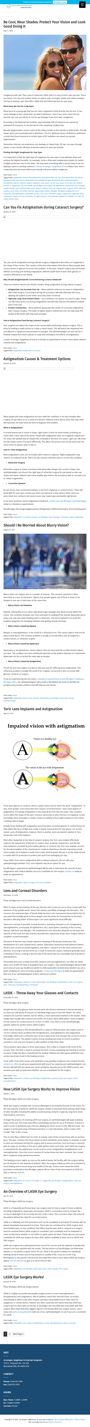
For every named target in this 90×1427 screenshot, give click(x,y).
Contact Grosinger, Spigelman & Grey (51, 166)
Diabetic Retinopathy (41, 698)
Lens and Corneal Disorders (25, 891)
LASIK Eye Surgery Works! (24, 1277)
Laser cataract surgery (39, 188)
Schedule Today (60, 2)
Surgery (16, 196)
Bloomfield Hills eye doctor (72, 178)
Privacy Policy (79, 1419)
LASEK (44, 1269)
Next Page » (18, 1335)
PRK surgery (63, 1269)
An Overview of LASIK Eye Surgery (30, 1191)
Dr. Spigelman (14, 186)
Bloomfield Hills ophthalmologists (65, 180)
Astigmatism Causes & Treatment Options (37, 359)
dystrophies (41, 982)
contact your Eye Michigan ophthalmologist (67, 501)
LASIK (75, 188)
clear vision (45, 183)
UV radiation (70, 196)
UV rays (78, 196)
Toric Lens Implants (43, 883)
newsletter (29, 194)
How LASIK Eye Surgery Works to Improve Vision (42, 1089)
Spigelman (67, 194)
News (15, 175)
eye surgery (48, 186)
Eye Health (28, 186)
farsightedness (58, 186)
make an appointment (22, 1312)
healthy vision (25, 188)
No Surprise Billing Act (64, 1419)
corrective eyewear (30, 517)
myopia (71, 698)
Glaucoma (69, 186)
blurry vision (28, 698)
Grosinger (81, 186)
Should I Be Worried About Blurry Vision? (36, 525)
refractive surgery (55, 194)
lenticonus (11, 985)
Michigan (54, 191)
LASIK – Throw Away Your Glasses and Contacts (41, 993)
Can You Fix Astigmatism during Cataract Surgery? (44, 207)
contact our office (11, 1064)
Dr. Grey (26, 1181)
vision (16, 199)
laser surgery (68, 188)
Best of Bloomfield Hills (32, 178)
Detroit (6, 186)
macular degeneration (36, 191)
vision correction (69, 1323)
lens (5, 985)
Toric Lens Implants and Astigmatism (33, 709)
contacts (26, 1078)
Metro (47, 191)
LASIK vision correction (18, 191)
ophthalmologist (10, 701)
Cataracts (36, 183)
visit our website (17, 1261)
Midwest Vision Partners (52, 1422)
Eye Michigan (38, 186)
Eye (22, 186)
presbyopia (34, 985)
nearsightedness (18, 194)
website (20, 1172)
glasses (55, 1078)
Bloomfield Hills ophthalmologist (38, 180)
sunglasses (8, 196)
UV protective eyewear (56, 196)
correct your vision (57, 183)
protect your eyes (41, 194)
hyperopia (64, 698)
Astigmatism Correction (31, 351)
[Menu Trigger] (82, 4)
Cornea (33, 982)
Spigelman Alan (77, 194)
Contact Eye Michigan (53, 971)
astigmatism (17, 178)
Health (6, 188)
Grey (75, 186)
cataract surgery (26, 183)
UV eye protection (26, 196)
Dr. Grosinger (34, 1181)
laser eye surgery (55, 188)
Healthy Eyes (14, 188)
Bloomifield (8, 183)
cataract (16, 183)
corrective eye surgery (73, 183)
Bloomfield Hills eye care (51, 178)
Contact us (69, 871)
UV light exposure (40, 196)
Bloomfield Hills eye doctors (14, 180)
